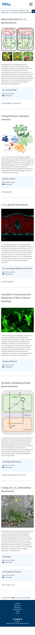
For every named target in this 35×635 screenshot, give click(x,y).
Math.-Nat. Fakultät (11, 10)
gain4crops (18, 103)
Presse (17, 613)
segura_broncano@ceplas (10, 475)
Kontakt (17, 603)
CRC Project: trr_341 (9, 585)
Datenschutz (17, 607)
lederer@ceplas (7, 192)
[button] (33, 11)
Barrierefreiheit (17, 609)
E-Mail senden (8, 95)
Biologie (21, 10)
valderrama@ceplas (8, 281)
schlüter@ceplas (7, 103)
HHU (2, 10)
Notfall (17, 611)
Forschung (14, 12)
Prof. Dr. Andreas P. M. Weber (22, 597)
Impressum (17, 605)
